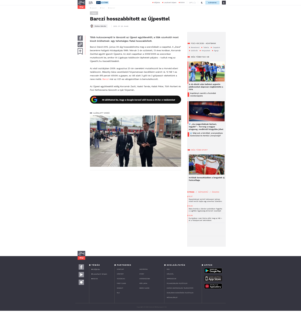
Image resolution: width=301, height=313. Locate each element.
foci (103, 8)
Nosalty (120, 288)
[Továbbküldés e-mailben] (80, 44)
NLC (118, 293)
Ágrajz (216, 51)
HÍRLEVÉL (170, 274)
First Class (121, 283)
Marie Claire (144, 288)
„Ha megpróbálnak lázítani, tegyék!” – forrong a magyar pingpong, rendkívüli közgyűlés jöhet (206, 126)
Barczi (105, 79)
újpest (94, 8)
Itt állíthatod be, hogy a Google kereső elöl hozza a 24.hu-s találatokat (138, 100)
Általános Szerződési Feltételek (180, 293)
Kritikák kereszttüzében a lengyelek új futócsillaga (207, 178)
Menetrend (194, 47)
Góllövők (194, 51)
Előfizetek (212, 2)
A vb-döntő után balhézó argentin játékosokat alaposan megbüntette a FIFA (206, 87)
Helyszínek (205, 51)
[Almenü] (91, 2)
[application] (135, 141)
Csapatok (216, 47)
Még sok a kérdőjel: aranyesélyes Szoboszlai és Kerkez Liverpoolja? (206, 134)
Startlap (120, 269)
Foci (94, 13)
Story (141, 274)
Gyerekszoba (144, 278)
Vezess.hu (121, 278)
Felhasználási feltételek (177, 283)
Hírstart (120, 274)
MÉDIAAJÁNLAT (172, 297)
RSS (168, 269)
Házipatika (143, 269)
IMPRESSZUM (171, 278)
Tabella (206, 47)
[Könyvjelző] (80, 51)
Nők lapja (143, 283)
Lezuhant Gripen (170, 2)
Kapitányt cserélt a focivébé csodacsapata (203, 94)
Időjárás (157, 2)
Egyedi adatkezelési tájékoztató (180, 288)
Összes (215, 192)
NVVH (182, 2)
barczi (112, 8)
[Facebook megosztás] (80, 38)
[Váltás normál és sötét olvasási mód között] (201, 2)
